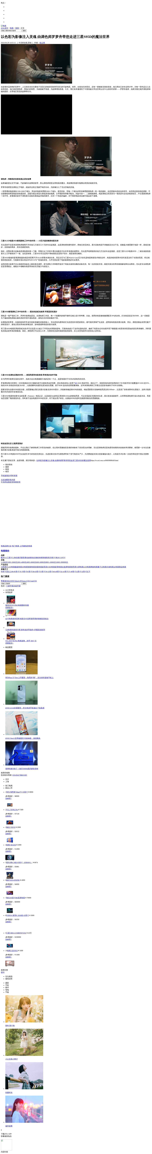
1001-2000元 (12, 562)
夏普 (23, 558)
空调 (18, 586)
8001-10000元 (51, 562)
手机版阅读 (5, 476)
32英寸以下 (85, 572)
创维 (40, 558)
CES (35, 581)
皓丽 (30, 558)
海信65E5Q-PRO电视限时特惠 (17, 605)
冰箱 (15, 586)
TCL (12, 558)
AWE (12, 581)
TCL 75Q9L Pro (12, 810)
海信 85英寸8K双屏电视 (15, 898)
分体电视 (110, 567)
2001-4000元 (22, 562)
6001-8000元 (41, 562)
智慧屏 (73, 567)
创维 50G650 (11, 845)
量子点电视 (102, 567)
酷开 (2, 558)
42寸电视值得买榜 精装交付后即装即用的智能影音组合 (27, 619)
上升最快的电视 (26, 546)
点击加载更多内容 (8, 480)
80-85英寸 (15, 572)
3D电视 (25, 567)
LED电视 (86, 567)
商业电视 (122, 567)
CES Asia (29, 581)
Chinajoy (17, 581)
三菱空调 (9, 586)
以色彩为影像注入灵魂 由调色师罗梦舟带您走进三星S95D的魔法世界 (63, 460)
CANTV (62, 558)
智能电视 (31, 567)
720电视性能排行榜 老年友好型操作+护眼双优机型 (25, 630)
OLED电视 (10, 567)
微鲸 (37, 558)
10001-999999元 (62, 562)
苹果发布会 (5, 581)
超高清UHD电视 (48, 567)
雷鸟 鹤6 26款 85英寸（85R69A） (19, 862)
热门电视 (15, 546)
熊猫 (44, 558)
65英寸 (29, 572)
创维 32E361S (12, 951)
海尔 (57, 558)
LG (5, 558)
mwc (24, 581)
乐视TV (53, 558)
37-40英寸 (72, 572)
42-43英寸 (64, 572)
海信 (15, 558)
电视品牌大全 (6, 546)
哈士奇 (42, 43)
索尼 (19, 558)
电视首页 (16, 482)
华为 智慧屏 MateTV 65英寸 (17, 792)
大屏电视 (79, 567)
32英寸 (78, 572)
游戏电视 (38, 567)
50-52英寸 (49, 572)
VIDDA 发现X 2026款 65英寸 (17, 915)
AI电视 (3, 567)
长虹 (33, 558)
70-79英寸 (23, 572)
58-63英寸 (36, 572)
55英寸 (42, 572)
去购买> (8, 798)
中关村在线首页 (7, 482)
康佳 (26, 558)
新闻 (17, 28)
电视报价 (5, 551)
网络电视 (94, 567)
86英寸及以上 (6, 572)
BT (76, 383)
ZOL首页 (4, 28)
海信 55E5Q (10, 827)
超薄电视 (58, 567)
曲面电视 (18, 567)
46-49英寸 (57, 572)
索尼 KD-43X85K (13, 880)
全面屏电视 (66, 567)
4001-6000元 (31, 562)
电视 (11, 28)
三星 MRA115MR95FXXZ (16, 933)
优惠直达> (9, 608)
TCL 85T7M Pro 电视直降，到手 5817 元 (20, 641)
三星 (8, 558)
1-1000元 (4, 562)
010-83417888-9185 (19, 775)
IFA (21, 581)
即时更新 (13, 476)
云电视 (116, 567)
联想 (48, 558)
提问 (2, 972)
